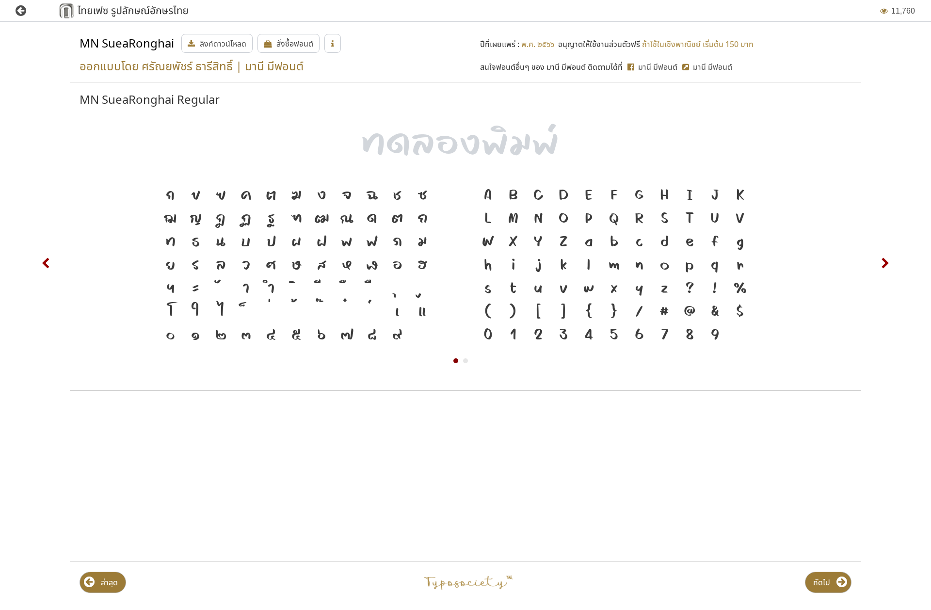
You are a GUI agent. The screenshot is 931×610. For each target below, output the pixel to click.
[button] (28, 11)
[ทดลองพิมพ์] (465, 139)
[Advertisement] (198, 476)
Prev (46, 263)
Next (885, 263)
